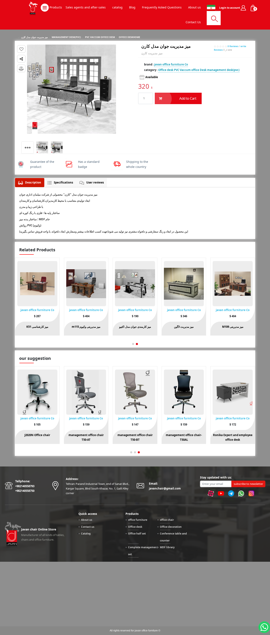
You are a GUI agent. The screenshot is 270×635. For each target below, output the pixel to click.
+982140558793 (24, 486)
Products (55, 7)
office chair (167, 520)
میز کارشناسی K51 (37, 327)
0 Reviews (233, 46)
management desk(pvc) (223, 70)
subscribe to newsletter (248, 484)
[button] (137, 344)
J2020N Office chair (37, 435)
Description (33, 182)
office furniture (137, 520)
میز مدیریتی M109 (232, 327)
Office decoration (171, 527)
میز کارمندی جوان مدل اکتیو (135, 327)
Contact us (87, 527)
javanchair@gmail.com (165, 488)
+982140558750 (24, 491)
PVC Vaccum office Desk (190, 70)
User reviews (95, 182)
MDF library (167, 547)
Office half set (137, 533)
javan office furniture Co (171, 64)
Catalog (86, 533)
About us (86, 520)
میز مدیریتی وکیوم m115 (86, 327)
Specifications (63, 182)
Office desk (165, 70)
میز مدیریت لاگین (184, 327)
